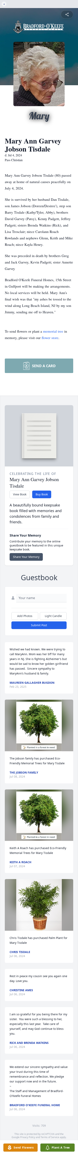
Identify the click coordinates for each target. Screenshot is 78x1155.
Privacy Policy (27, 1137)
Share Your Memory (26, 557)
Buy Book (42, 494)
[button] (39, 725)
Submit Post (39, 625)
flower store (50, 337)
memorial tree (53, 331)
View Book (19, 494)
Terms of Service (50, 1137)
